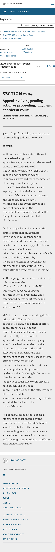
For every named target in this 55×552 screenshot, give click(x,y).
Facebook (47, 65)
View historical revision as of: (13, 72)
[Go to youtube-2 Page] (4, 474)
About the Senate (12, 508)
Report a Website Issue (15, 520)
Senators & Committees (16, 488)
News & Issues (10, 483)
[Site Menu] (52, 4)
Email (53, 66)
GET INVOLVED (10, 539)
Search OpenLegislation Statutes (38, 25)
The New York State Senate (15, 4)
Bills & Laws (9, 493)
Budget (7, 498)
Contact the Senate (14, 515)
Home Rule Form (12, 524)
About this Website (13, 534)
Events (6, 503)
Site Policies (10, 529)
